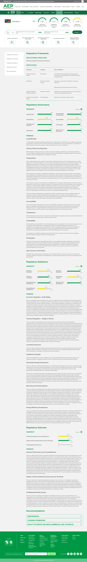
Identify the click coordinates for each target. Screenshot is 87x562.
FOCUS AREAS (25, 6)
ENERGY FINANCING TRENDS (53, 545)
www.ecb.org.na (64, 254)
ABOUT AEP (18, 6)
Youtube (74, 554)
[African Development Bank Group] (9, 542)
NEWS (73, 537)
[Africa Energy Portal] (8, 6)
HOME (21, 535)
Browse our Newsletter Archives (14, 554)
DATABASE (42, 541)
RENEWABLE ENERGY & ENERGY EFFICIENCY (33, 546)
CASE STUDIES (65, 537)
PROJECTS (53, 538)
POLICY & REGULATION (31, 543)
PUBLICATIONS (57, 6)
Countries (59, 12)
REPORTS (64, 540)
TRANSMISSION (32, 538)
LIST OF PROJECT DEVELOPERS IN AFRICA (54, 541)
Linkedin (78, 554)
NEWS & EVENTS (66, 6)
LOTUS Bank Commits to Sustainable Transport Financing (26, 1)
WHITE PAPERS (65, 538)
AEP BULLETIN (64, 542)
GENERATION (31, 537)
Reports (77, 12)
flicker (81, 554)
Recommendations (68, 12)
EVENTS (74, 538)
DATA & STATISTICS (34, 6)
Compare (76, 32)
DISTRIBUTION (31, 540)
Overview (31, 12)
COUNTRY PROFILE (44, 538)
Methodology (38, 12)
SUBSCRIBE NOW (76, 1)
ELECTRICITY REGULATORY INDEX (42, 545)
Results (53, 12)
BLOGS (73, 6)
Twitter (68, 554)
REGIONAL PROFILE (44, 540)
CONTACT (78, 6)
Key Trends (46, 12)
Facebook (71, 554)
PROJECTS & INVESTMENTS (46, 6)
